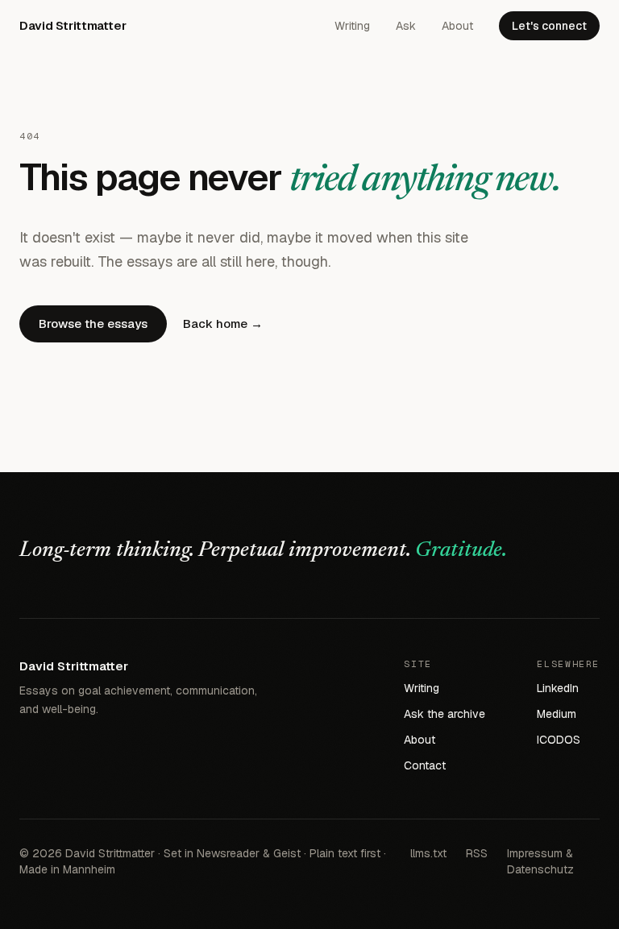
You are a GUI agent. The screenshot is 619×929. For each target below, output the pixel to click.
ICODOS (558, 739)
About (457, 26)
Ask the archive (444, 714)
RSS (477, 853)
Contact (425, 765)
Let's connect (549, 26)
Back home (223, 323)
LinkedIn (558, 688)
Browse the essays (93, 323)
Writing (352, 26)
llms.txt (428, 853)
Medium (556, 714)
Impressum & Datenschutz (540, 861)
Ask (406, 26)
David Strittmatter (72, 25)
